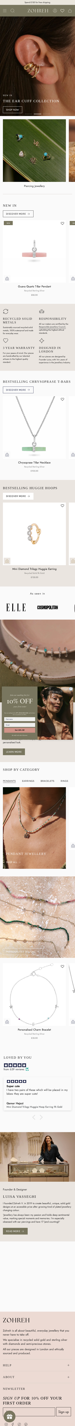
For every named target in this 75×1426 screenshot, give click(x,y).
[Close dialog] (70, 688)
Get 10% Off (19, 730)
